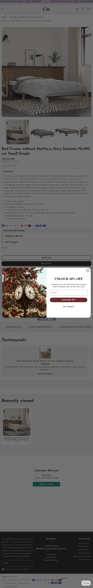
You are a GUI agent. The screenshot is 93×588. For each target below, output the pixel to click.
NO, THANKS (68, 307)
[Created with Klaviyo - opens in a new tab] (46, 319)
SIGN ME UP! (69, 300)
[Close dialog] (88, 270)
